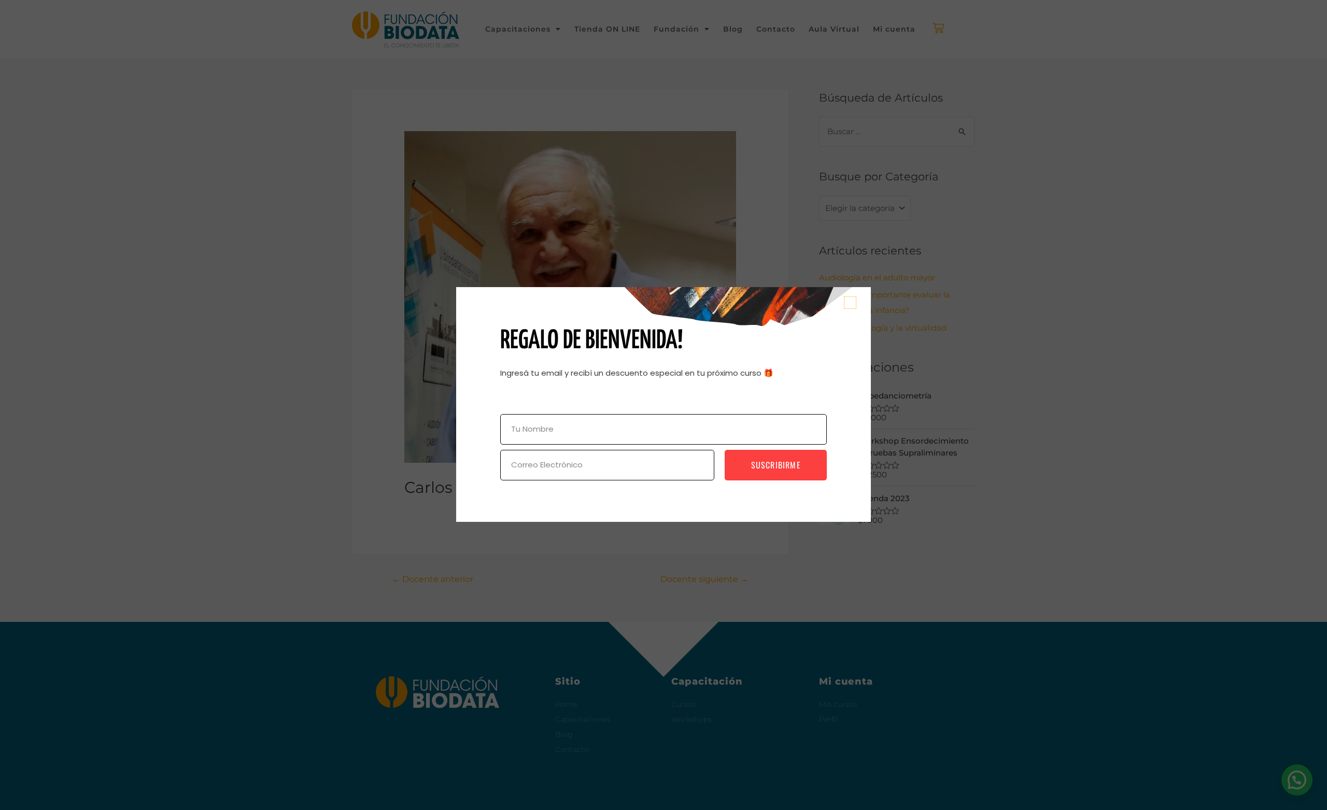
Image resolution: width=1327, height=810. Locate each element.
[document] (663, 405)
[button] (850, 302)
